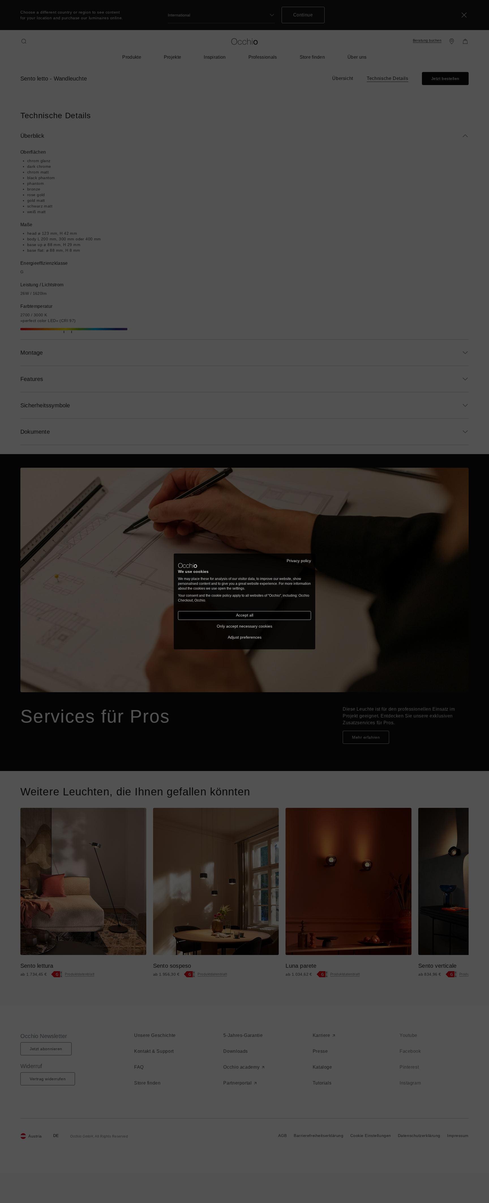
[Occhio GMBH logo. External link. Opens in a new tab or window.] (187, 565)
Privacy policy (299, 561)
